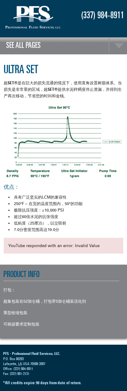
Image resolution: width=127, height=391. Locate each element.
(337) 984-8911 (102, 15)
